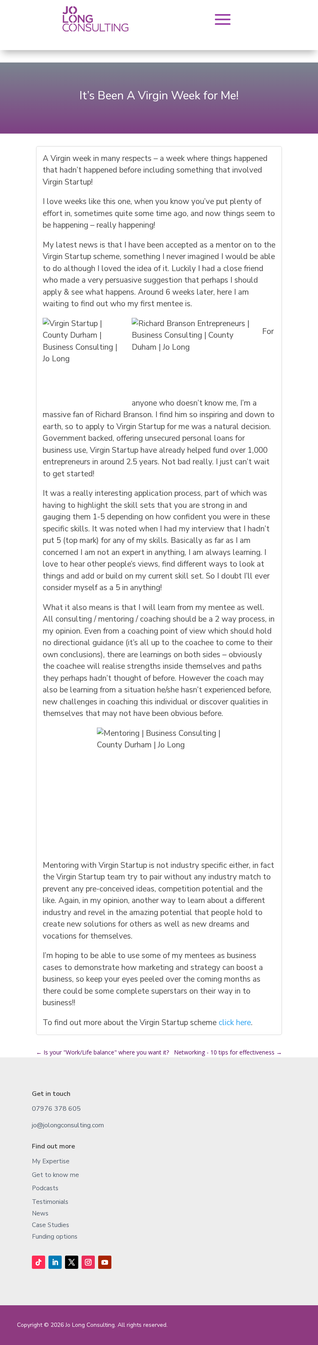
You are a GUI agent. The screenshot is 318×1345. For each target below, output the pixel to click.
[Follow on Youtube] (104, 1262)
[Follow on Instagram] (88, 1262)
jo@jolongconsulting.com (68, 1125)
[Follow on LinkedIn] (55, 1262)
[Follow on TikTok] (38, 1262)
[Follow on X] (71, 1262)
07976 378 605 (56, 1108)
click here (235, 1022)
